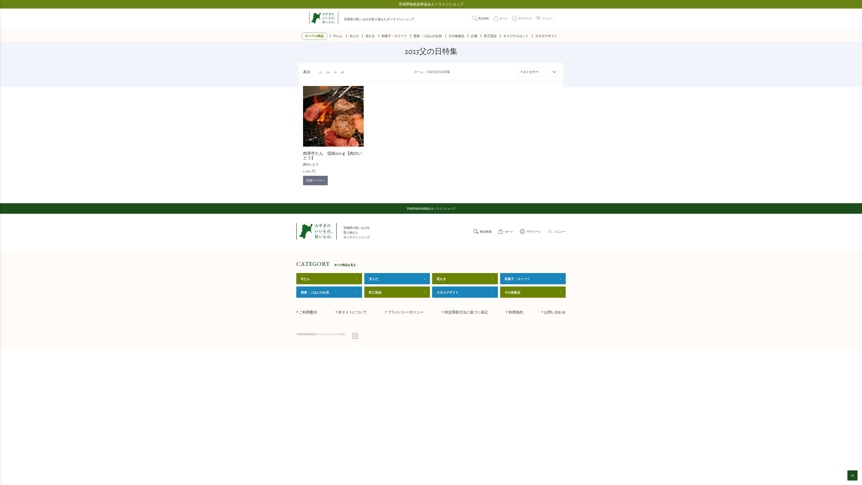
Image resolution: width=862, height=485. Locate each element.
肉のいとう (311, 164)
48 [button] (342, 72)
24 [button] (327, 72)
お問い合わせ (553, 311)
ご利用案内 (306, 311)
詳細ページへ (315, 180)
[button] (544, 18)
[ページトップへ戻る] (852, 475)
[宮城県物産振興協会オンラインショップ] (323, 18)
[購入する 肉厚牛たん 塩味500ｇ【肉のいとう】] (333, 116)
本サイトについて (351, 311)
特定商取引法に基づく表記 (465, 311)
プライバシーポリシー (404, 311)
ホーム (418, 72)
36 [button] (335, 72)
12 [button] (320, 72)
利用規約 (514, 311)
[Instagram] (355, 336)
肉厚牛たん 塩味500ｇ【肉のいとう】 (332, 156)
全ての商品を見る (346, 264)
